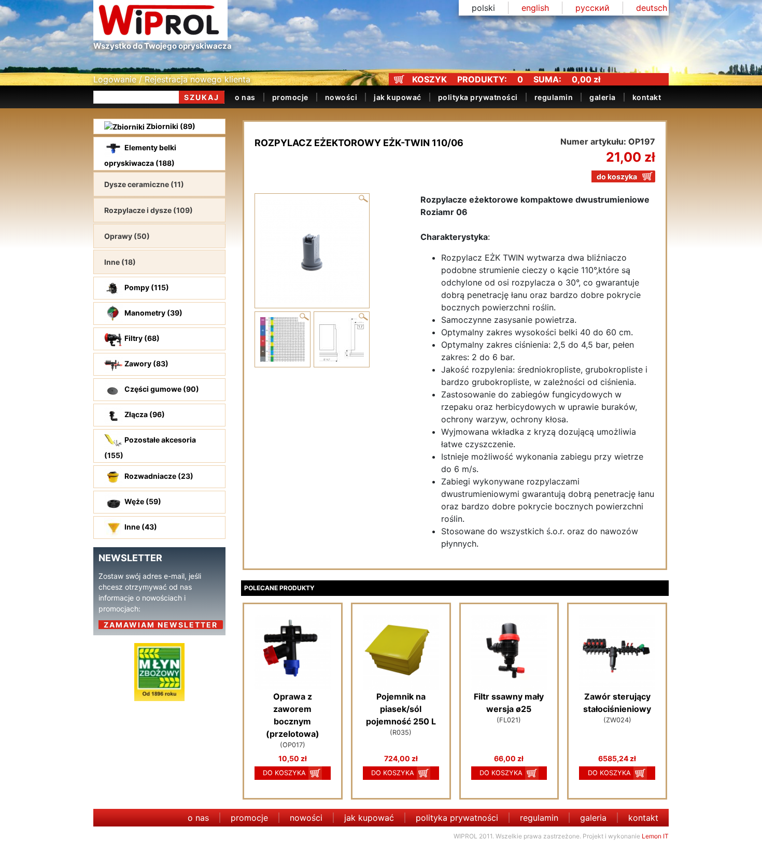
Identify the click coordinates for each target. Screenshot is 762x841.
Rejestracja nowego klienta (197, 79)
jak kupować (397, 97)
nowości (341, 97)
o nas (245, 97)
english (535, 8)
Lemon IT (655, 836)
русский (592, 8)
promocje (290, 97)
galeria (602, 97)
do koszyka (617, 176)
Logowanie (114, 79)
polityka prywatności (478, 97)
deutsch (651, 8)
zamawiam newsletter (161, 624)
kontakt (646, 97)
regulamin (553, 97)
